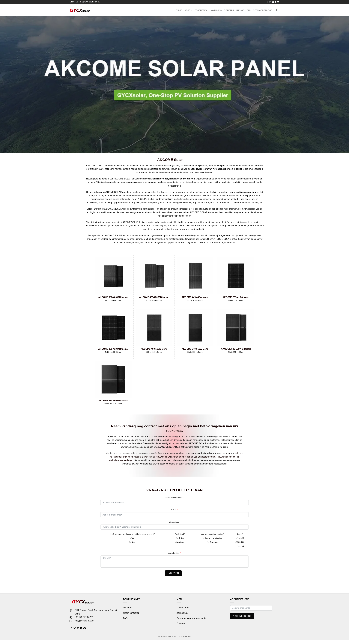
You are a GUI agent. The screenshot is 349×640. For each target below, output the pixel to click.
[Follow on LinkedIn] (275, 2)
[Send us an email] (273, 2)
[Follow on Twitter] (74, 628)
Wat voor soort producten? (212, 534)
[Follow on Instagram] (270, 2)
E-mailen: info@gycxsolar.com (85, 2)
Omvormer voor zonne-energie (191, 618)
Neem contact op (262, 10)
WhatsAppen (174, 522)
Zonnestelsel (183, 613)
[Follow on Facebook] (268, 2)
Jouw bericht (173, 553)
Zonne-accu (182, 623)
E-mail (173, 510)
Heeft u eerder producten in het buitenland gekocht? (132, 534)
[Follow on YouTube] (278, 2)
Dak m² (240, 534)
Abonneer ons (242, 616)
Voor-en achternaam (174, 497)
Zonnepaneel (183, 607)
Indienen (173, 573)
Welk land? (180, 534)
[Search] (276, 10)
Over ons (216, 10)
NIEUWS (240, 10)
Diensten (229, 10)
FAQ (249, 10)
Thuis (179, 10)
